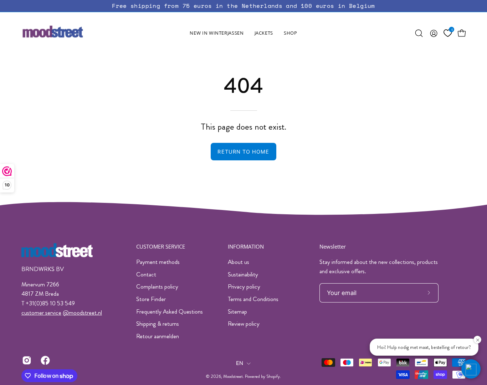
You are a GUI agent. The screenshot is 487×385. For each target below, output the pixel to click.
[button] (263, 33)
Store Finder (151, 299)
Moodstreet (233, 376)
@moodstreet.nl (82, 312)
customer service (41, 312)
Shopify (273, 376)
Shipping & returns (157, 323)
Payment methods (158, 262)
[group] (243, 6)
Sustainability (243, 274)
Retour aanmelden (157, 336)
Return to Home (243, 152)
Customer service (160, 246)
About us (238, 262)
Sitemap (237, 311)
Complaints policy (157, 286)
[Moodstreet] (66, 33)
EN (240, 363)
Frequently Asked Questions (169, 311)
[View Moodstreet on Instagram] (26, 360)
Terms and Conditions (253, 299)
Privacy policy (244, 286)
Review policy (244, 323)
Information (246, 246)
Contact (146, 274)
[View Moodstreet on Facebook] (44, 360)
